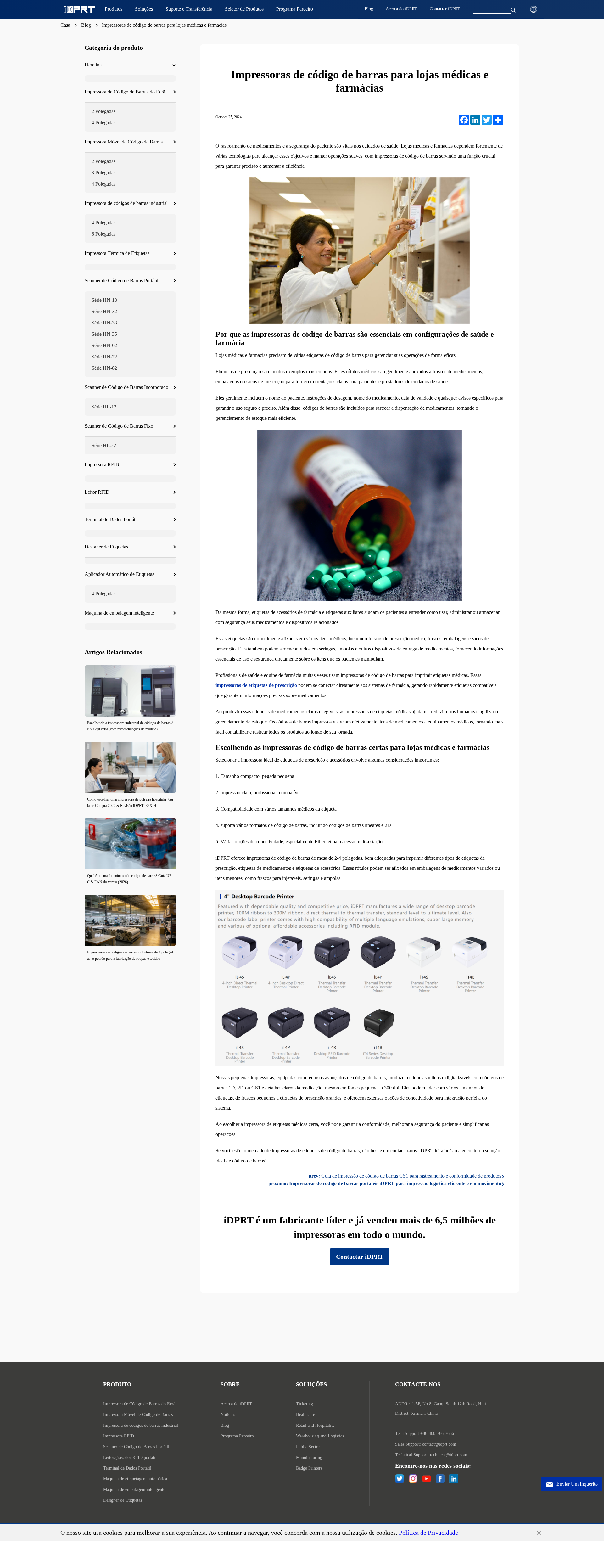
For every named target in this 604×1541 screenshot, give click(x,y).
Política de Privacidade (428, 1532)
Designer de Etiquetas (122, 1500)
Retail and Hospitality (315, 1425)
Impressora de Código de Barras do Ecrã (139, 1404)
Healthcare (305, 1414)
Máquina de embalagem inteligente (134, 1489)
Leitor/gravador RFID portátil (130, 1457)
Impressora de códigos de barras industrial (140, 1425)
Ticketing (304, 1404)
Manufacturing (309, 1457)
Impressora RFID (118, 1436)
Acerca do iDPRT (236, 1404)
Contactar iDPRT (359, 1256)
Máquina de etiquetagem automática (135, 1478)
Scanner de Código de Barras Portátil (136, 1446)
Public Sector (308, 1446)
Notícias (228, 1414)
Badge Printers (309, 1468)
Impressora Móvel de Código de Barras (138, 1414)
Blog (86, 25)
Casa (65, 25)
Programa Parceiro (237, 1436)
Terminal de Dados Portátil (127, 1468)
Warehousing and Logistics (320, 1436)
